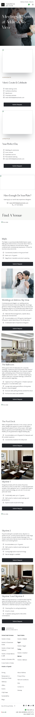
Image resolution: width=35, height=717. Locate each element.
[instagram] (26, 705)
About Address (22, 672)
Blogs (3, 699)
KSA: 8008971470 (29, 714)
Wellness (4, 682)
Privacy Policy (21, 676)
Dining (3, 672)
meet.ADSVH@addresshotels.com (14, 97)
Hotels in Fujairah (6, 666)
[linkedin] (33, 705)
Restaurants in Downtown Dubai (6, 677)
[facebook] (23, 705)
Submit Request (17, 105)
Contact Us (21, 687)
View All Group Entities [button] (7, 706)
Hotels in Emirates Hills (8, 659)
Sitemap (20, 690)
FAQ (19, 683)
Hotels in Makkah (22, 639)
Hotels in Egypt (22, 646)
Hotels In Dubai (6, 639)
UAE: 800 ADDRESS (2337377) (25, 712)
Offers (3, 685)
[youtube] (28, 705)
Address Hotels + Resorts (26, 2)
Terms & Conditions (23, 680)
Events (3, 689)
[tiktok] (31, 705)
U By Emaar (5, 692)
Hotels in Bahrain (22, 660)
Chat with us (30, 710)
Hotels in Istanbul (22, 653)
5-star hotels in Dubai (8, 663)
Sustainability (5, 696)
